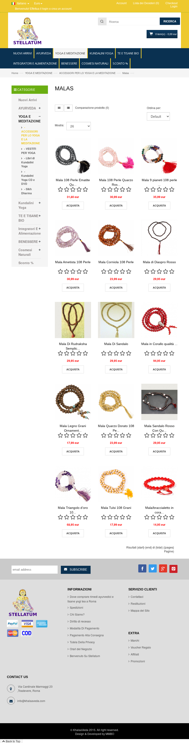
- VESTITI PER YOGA (28, 151)
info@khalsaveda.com (31, 701)
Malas (125, 73)
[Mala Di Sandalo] (116, 320)
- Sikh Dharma (26, 191)
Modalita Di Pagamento (84, 628)
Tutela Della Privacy (82, 642)
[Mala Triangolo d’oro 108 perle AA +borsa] (73, 484)
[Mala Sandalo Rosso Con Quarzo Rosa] (159, 402)
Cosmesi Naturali (25, 252)
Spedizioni (76, 607)
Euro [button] (37, 3)
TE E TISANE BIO (28, 218)
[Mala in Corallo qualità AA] (159, 320)
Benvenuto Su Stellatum (85, 656)
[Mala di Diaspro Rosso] (159, 238)
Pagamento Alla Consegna (87, 635)
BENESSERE (28, 241)
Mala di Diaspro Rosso (159, 262)
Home (15, 73)
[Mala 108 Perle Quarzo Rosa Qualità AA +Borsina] (116, 156)
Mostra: (59, 125)
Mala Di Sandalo (116, 344)
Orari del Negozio (81, 649)
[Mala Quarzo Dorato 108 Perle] (116, 402)
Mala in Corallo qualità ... (159, 344)
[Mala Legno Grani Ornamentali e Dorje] (73, 402)
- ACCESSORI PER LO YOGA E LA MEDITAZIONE (30, 135)
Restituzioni (138, 603)
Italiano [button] (21, 3)
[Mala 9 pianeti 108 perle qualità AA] (159, 156)
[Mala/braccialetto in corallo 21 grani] (159, 484)
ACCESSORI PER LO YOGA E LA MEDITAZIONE (87, 73)
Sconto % (25, 262)
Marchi (135, 640)
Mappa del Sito (140, 610)
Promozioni (138, 661)
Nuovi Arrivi (27, 99)
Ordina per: (154, 108)
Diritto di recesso (80, 621)
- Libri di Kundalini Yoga (28, 162)
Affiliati (135, 654)
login (45, 8)
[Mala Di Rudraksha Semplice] (73, 320)
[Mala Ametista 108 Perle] (73, 238)
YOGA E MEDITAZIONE (38, 73)
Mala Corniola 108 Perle (116, 262)
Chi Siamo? (77, 614)
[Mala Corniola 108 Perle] (116, 238)
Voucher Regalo (141, 647)
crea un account (61, 8)
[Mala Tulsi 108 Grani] (116, 484)
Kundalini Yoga (26, 205)
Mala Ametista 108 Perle (73, 262)
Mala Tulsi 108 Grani (116, 508)
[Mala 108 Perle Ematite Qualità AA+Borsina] (73, 156)
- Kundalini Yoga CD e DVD (28, 177)
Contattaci (137, 597)
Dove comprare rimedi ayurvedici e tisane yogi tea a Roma (91, 599)
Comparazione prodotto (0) (92, 107)
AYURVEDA (27, 108)
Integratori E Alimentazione (29, 231)
